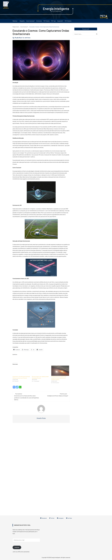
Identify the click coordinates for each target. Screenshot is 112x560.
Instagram (61, 518)
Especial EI (60, 21)
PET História (68, 21)
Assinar (17, 547)
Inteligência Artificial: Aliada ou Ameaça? (57, 395)
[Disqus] (41, 447)
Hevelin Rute (18, 38)
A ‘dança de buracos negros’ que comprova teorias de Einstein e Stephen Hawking (58, 378)
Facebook (44, 518)
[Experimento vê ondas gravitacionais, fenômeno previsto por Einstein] (21, 371)
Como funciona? (30, 21)
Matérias (15, 21)
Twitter (52, 518)
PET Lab (53, 21)
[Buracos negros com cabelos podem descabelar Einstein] (41, 371)
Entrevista (39, 21)
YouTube (69, 518)
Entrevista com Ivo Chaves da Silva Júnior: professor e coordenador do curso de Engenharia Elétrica (26, 397)
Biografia (22, 21)
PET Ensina (46, 21)
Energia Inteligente (56, 9)
